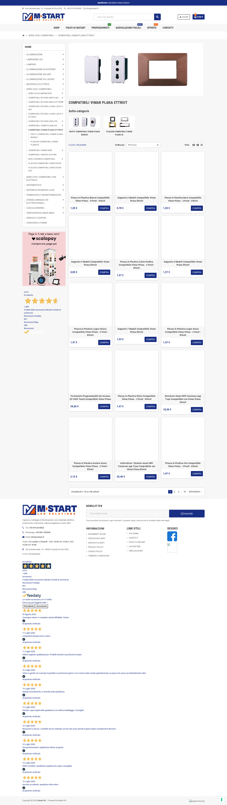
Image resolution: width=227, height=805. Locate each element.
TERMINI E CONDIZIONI (98, 556)
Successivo (195, 492)
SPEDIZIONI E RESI (96, 538)
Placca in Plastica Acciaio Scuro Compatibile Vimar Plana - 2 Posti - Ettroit (90, 466)
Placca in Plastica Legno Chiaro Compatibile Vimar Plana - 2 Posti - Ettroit (90, 332)
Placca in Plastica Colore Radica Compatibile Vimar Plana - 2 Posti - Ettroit (137, 264)
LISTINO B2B (134, 546)
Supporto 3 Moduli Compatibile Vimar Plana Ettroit (90, 263)
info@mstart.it (91, 8)
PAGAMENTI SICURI (97, 534)
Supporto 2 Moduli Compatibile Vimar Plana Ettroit (137, 199)
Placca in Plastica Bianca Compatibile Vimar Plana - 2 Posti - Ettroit (90, 199)
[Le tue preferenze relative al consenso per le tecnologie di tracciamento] (222, 800)
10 (185, 492)
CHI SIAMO (134, 533)
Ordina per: (120, 145)
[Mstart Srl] (49, 17)
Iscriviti (188, 513)
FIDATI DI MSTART (137, 542)
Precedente (29, 606)
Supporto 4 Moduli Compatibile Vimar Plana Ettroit (183, 263)
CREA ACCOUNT (136, 551)
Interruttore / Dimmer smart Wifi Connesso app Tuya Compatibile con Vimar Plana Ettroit (136, 466)
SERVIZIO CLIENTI (96, 543)
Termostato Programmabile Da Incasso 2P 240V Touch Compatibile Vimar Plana (90, 397)
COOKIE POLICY (95, 551)
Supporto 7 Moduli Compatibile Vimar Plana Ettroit (137, 330)
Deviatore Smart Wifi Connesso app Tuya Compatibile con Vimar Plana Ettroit (183, 399)
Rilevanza (132, 145)
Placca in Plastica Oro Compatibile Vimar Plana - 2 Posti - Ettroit (183, 464)
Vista (187, 145)
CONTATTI (133, 538)
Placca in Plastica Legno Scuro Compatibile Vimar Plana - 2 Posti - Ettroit (183, 332)
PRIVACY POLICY (95, 547)
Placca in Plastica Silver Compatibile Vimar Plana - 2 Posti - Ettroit (137, 397)
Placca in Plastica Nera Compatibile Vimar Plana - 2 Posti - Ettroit (183, 199)
